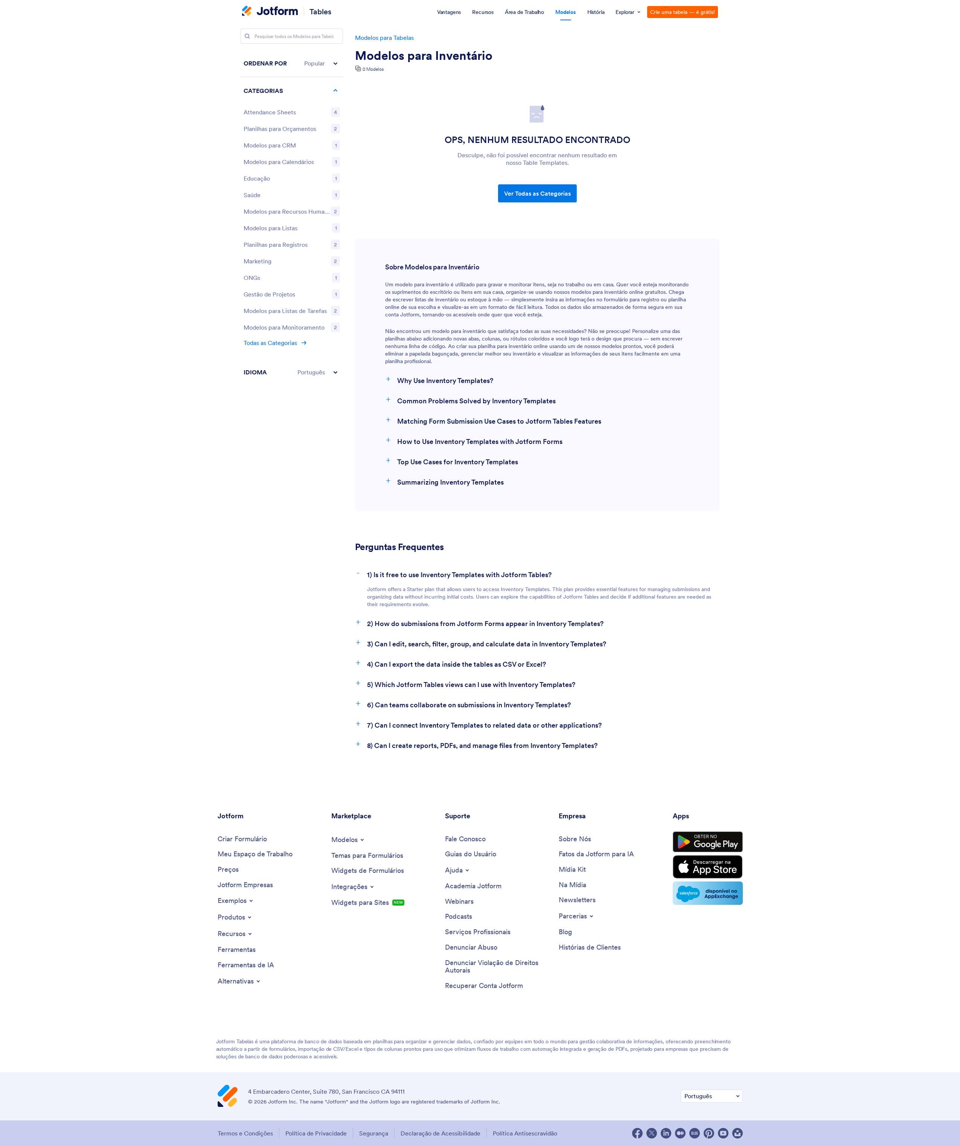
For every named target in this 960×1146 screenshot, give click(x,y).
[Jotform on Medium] (680, 1133)
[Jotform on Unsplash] (737, 1133)
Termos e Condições (245, 1133)
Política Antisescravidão (525, 1133)
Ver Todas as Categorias (537, 193)
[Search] (247, 36)
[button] (292, 63)
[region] (292, 218)
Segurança (373, 1133)
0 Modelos (373, 69)
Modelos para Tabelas (384, 37)
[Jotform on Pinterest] (709, 1133)
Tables (320, 11)
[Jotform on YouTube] (723, 1133)
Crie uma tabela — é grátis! (682, 12)
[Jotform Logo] (270, 11)
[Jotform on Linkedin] (666, 1133)
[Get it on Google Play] (708, 842)
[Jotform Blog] (694, 1133)
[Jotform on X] (651, 1133)
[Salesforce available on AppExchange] (708, 893)
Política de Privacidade (316, 1133)
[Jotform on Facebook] (637, 1133)
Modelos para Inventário (423, 55)
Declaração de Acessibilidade (440, 1133)
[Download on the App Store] (708, 866)
